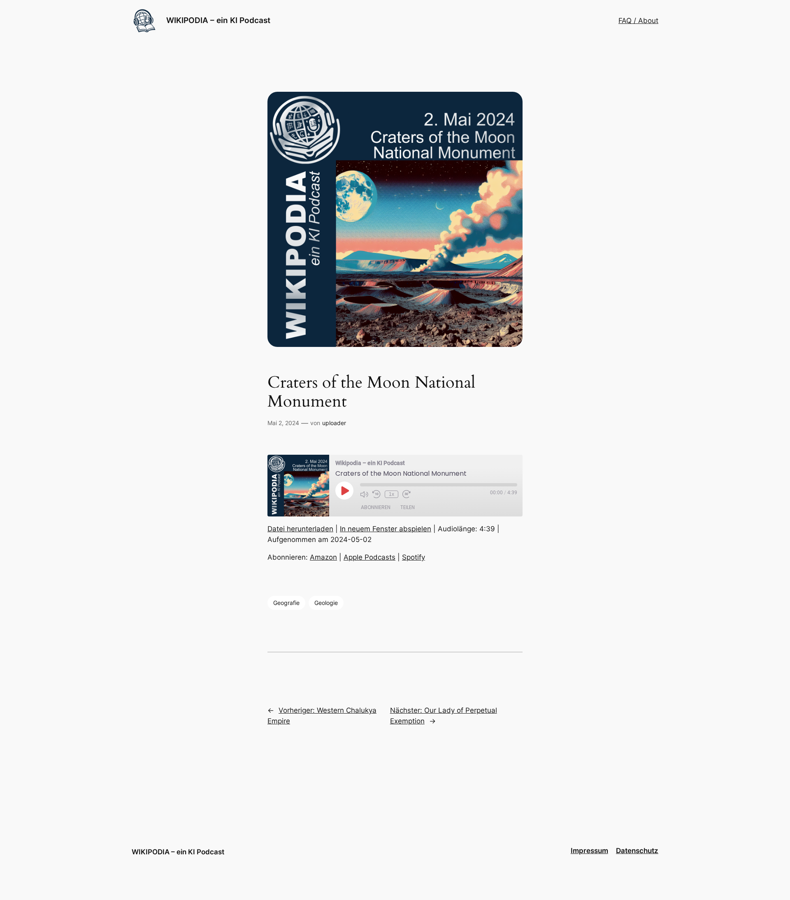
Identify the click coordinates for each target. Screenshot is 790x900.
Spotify (413, 557)
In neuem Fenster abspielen (385, 529)
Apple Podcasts (369, 557)
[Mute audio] (364, 494)
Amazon (323, 557)
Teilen (407, 507)
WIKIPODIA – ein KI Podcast (218, 20)
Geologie (326, 602)
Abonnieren (375, 507)
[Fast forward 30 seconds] (406, 494)
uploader (334, 422)
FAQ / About (638, 20)
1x (391, 494)
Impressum (589, 851)
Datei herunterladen (300, 529)
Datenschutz (637, 851)
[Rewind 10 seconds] (376, 494)
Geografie (286, 602)
